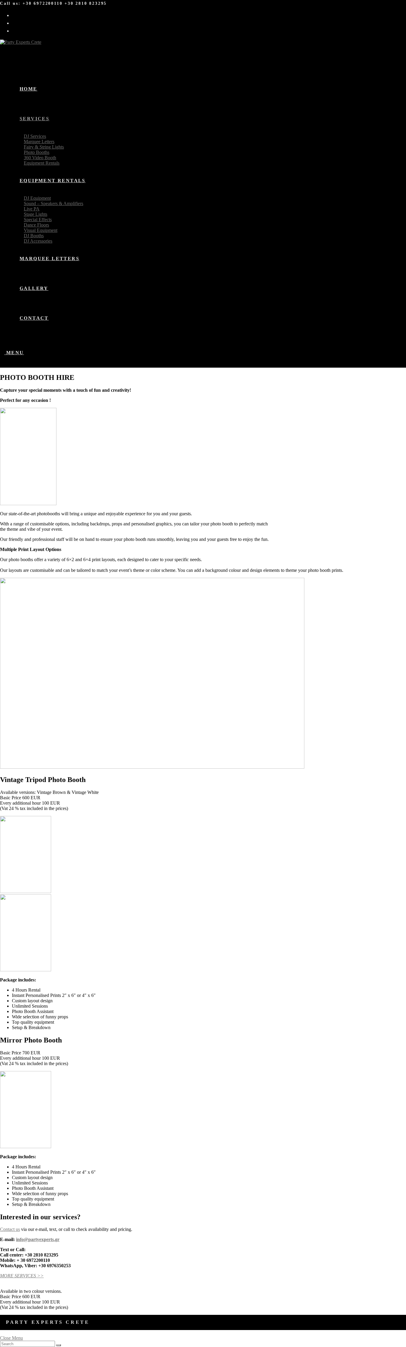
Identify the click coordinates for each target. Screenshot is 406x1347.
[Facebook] (17, 14)
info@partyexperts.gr (37, 1239)
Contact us (10, 1229)
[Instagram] (17, 22)
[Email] (17, 30)
